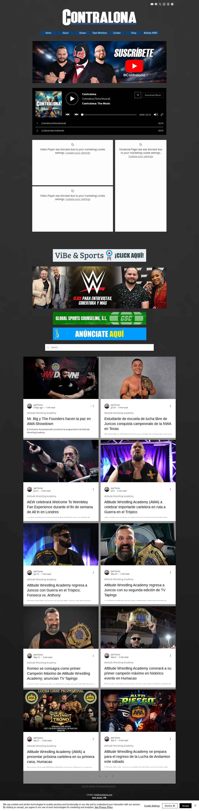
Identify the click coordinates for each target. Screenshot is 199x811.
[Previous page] (86, 776)
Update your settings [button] (78, 153)
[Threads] (168, 4)
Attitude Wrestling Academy (41, 413)
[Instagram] (164, 4)
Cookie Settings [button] (152, 805)
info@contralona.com (103, 795)
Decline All (170, 805)
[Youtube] (152, 4)
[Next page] (112, 776)
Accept (185, 805)
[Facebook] (156, 4)
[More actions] (94, 406)
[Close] (195, 806)
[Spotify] (172, 4)
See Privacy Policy (104, 807)
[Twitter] (160, 4)
